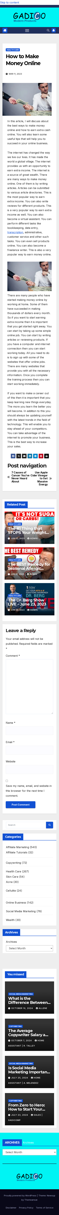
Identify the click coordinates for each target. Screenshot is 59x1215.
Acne (9, 882)
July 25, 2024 (20, 1077)
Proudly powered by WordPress (20, 1195)
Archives (11, 941)
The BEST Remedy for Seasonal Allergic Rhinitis (29, 568)
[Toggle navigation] (27, 30)
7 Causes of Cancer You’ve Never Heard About (20, 477)
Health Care (13, 50)
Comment (13, 655)
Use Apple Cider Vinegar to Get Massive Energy (39, 478)
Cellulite (11, 890)
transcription (15, 232)
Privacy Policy (26, 1207)
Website (10, 761)
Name (10, 722)
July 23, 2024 (20, 1115)
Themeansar (30, 1199)
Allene (43, 1008)
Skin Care (12, 876)
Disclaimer (11, 1207)
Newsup (51, 1195)
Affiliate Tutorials (16, 852)
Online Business (16, 902)
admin (34, 538)
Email (10, 742)
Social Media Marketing (21, 911)
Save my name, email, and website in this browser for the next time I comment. (29, 790)
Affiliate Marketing (17, 847)
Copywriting (13, 862)
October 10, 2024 (22, 1008)
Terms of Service (44, 1207)
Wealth (10, 920)
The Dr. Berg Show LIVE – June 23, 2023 (27, 602)
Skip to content (9, 2)
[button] (48, 30)
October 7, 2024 (21, 1040)
